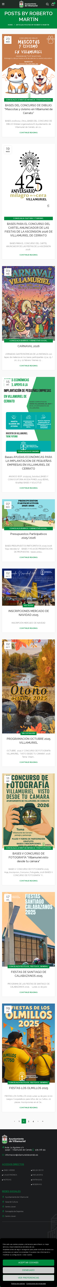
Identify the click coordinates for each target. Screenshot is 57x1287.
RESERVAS (37, 1184)
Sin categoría (28, 733)
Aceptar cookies (28, 1262)
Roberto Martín (36, 16)
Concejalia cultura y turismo (28, 218)
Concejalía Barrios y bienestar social (28, 341)
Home (10, 25)
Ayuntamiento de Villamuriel (16, 1197)
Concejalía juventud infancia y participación (28, 100)
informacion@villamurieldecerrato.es (21, 1155)
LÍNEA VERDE (9, 1170)
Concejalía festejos (19, 966)
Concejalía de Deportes (14, 1211)
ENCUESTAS (37, 1175)
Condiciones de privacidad (36, 1284)
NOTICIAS (7, 1180)
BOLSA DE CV (38, 1170)
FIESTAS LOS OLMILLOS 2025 (28, 1088)
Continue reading (28, 132)
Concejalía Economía (28, 451)
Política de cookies (18, 1284)
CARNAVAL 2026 (29, 346)
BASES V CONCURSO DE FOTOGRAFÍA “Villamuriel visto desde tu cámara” (28, 857)
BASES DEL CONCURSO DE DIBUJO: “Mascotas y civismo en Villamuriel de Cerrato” (28, 109)
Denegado (28, 1270)
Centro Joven (10, 1207)
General (44, 966)
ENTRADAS (37, 1180)
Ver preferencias (28, 1278)
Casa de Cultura (11, 1202)
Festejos (28, 605)
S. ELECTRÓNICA (10, 1175)
